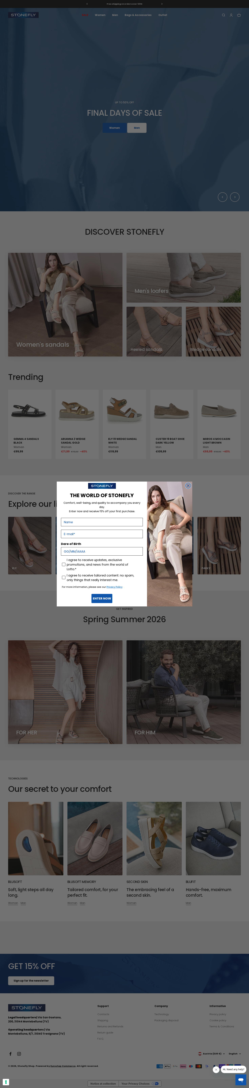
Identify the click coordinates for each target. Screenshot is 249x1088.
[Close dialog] (188, 485)
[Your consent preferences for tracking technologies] (6, 1082)
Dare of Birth (71, 544)
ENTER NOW (102, 598)
